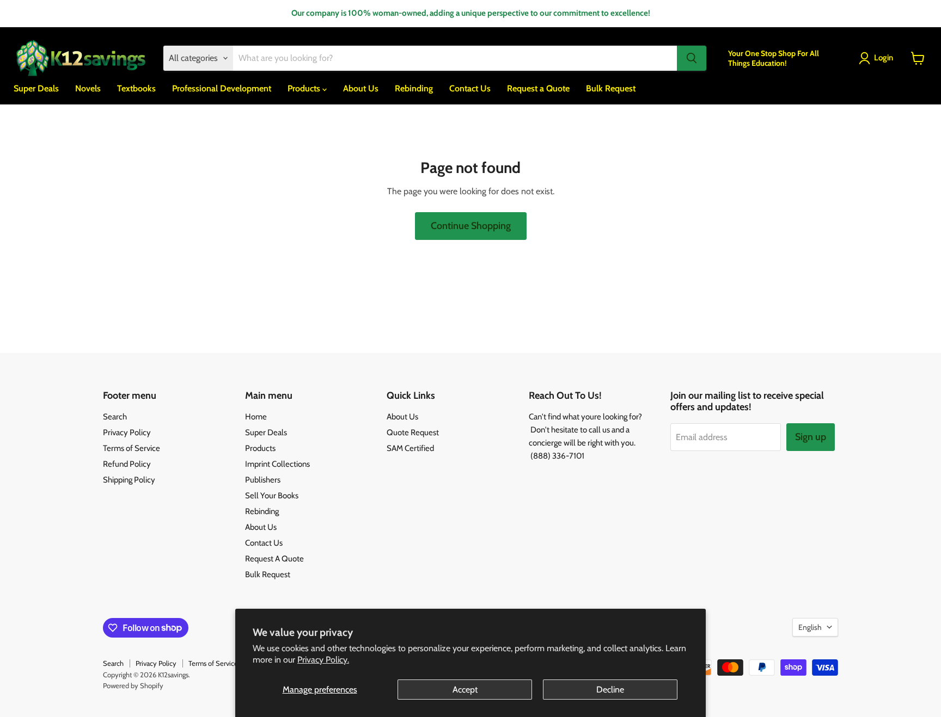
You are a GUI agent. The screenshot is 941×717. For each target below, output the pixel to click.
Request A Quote (274, 559)
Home (256, 417)
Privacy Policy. (323, 659)
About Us (360, 88)
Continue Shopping (471, 226)
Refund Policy (127, 464)
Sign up (810, 437)
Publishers (262, 480)
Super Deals (36, 88)
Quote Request (413, 432)
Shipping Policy (129, 480)
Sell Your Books (271, 495)
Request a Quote (538, 88)
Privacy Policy (127, 432)
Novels (88, 88)
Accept (465, 689)
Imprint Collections (277, 464)
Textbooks (136, 88)
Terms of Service (131, 448)
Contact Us (470, 88)
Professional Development (221, 88)
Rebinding (414, 88)
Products (305, 88)
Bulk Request (611, 88)
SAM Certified (410, 448)
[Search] (691, 58)
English (810, 627)
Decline (610, 689)
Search (115, 417)
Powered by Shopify (133, 685)
